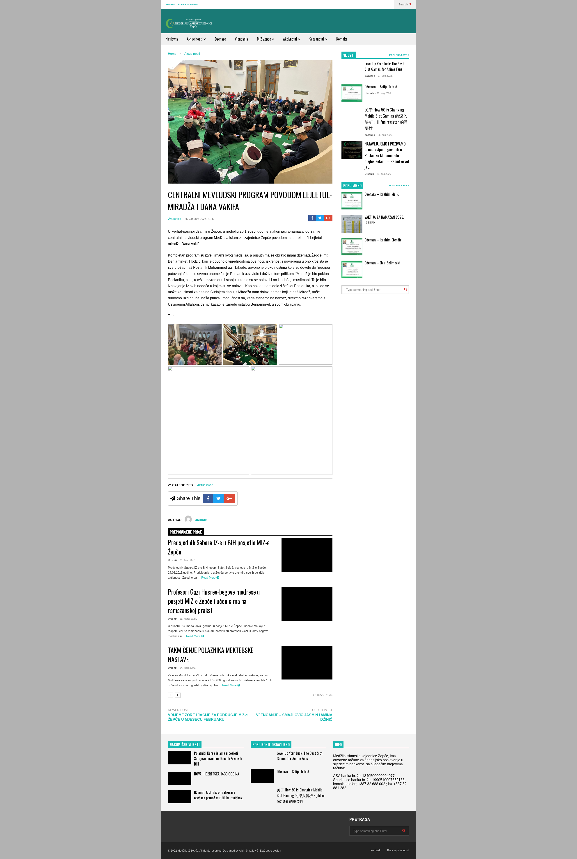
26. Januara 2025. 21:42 (200, 218)
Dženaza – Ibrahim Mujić (382, 194)
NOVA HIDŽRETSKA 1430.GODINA (216, 774)
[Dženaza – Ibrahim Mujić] (351, 201)
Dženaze (220, 39)
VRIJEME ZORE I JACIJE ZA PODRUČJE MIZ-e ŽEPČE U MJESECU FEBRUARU (208, 717)
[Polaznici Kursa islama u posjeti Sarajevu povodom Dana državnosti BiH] (179, 757)
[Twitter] (320, 218)
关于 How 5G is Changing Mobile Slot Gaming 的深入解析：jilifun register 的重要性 (386, 119)
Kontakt (341, 39)
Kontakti (170, 4)
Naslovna (172, 39)
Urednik (176, 218)
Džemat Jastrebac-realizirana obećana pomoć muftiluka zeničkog (218, 795)
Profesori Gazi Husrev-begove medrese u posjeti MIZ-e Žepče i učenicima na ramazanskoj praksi (214, 601)
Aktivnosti (290, 39)
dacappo (370, 75)
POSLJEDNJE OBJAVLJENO (271, 744)
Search (404, 4)
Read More (208, 577)
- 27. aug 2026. (384, 75)
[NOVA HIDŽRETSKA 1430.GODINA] (179, 778)
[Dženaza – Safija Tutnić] (351, 93)
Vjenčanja (241, 39)
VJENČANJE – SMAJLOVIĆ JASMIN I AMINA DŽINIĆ (294, 717)
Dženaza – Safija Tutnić (381, 86)
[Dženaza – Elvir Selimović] (351, 270)
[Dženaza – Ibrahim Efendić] (351, 247)
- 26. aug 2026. (383, 93)
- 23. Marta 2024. (187, 618)
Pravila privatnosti (188, 4)
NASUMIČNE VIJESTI (185, 744)
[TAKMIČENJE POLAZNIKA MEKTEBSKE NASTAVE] (307, 662)
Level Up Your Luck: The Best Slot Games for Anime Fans (384, 66)
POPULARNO (352, 185)
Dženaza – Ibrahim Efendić (383, 240)
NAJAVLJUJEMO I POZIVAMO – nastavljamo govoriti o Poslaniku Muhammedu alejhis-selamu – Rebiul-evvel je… (387, 155)
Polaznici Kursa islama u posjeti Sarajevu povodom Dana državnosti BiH (218, 758)
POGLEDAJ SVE (398, 55)
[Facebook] (312, 218)
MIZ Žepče (264, 39)
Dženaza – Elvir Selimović (382, 263)
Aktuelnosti (195, 39)
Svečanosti (317, 39)
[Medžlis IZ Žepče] (189, 23)
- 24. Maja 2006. (187, 667)
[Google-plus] (328, 218)
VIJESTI (349, 55)
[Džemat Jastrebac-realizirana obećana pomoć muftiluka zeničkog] (179, 796)
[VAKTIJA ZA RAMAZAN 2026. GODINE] (351, 224)
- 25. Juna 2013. (187, 560)
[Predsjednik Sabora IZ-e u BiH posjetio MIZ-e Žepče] (307, 555)
